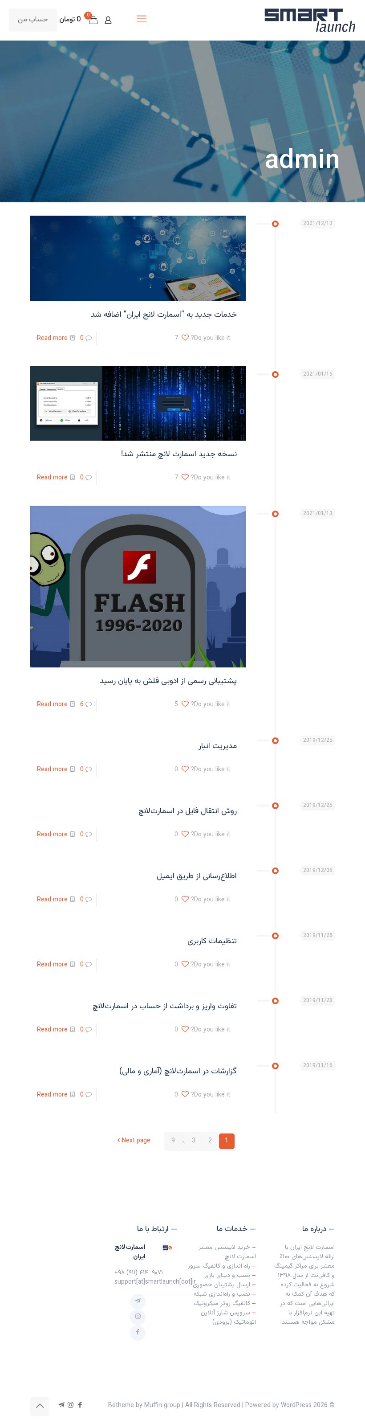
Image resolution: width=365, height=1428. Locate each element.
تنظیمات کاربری (212, 941)
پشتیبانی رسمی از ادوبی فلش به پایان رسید (168, 681)
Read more (52, 339)
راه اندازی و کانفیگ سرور (219, 1266)
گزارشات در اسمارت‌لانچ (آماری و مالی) (178, 1071)
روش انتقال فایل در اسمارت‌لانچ (187, 811)
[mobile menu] (141, 20)
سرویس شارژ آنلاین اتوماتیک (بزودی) (228, 1317)
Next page (136, 1141)
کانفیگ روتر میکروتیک (222, 1304)
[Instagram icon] (70, 1405)
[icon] (61, 1405)
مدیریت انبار (218, 746)
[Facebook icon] (80, 1405)
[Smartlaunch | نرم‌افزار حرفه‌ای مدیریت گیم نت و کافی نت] (309, 20)
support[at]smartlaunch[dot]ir (155, 1282)
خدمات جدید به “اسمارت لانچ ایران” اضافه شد (164, 315)
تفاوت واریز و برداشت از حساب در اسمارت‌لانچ (165, 1006)
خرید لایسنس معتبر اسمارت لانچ (227, 1252)
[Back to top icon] (39, 1406)
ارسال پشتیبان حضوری (221, 1285)
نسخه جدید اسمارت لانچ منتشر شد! (179, 454)
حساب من (33, 19)
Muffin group (162, 1406)
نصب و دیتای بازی (227, 1276)
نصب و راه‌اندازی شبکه (222, 1294)
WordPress (296, 1406)
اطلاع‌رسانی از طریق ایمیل (197, 876)
